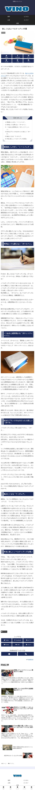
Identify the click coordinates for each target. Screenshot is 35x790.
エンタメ (26, 782)
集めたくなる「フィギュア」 (14, 136)
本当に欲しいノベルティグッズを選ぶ (17, 138)
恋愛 (17, 785)
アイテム (5, 631)
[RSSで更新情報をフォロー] (26, 654)
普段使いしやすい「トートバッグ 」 (16, 122)
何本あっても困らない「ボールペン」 (17, 124)
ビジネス (26, 780)
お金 (9, 782)
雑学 (9, 780)
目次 (15, 118)
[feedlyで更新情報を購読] (9, 654)
